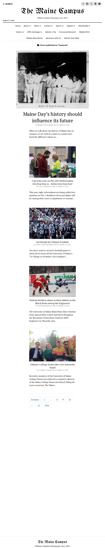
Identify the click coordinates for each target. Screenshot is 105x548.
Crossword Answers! (67, 32)
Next (47, 405)
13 (39, 405)
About (26, 25)
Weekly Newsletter (34, 38)
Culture (47, 25)
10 (70, 399)
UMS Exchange (33, 32)
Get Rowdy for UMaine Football (52, 242)
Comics (19, 32)
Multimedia (83, 25)
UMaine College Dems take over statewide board (52, 366)
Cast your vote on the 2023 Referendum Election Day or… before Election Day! (52, 182)
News (36, 25)
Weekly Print (84, 32)
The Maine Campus (52, 11)
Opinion (70, 25)
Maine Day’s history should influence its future (52, 117)
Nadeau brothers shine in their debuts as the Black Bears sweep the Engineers (52, 302)
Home (17, 25)
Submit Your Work (71, 38)
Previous (35, 399)
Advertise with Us (53, 38)
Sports (58, 25)
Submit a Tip (50, 32)
